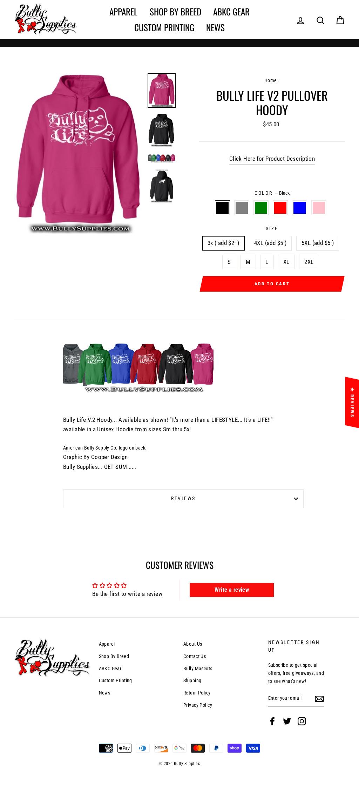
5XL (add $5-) (318, 242)
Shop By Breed (175, 11)
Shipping (192, 681)
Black (222, 207)
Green (261, 207)
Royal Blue (299, 207)
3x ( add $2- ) (223, 242)
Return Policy (197, 693)
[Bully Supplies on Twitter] (287, 721)
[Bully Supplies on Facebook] (272, 721)
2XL (308, 261)
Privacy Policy (197, 705)
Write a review (232, 589)
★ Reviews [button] (352, 402)
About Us (192, 644)
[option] (78, 153)
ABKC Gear (231, 11)
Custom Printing (164, 27)
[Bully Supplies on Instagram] (302, 721)
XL (286, 261)
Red (280, 207)
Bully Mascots (197, 669)
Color (272, 193)
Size (272, 228)
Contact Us (194, 656)
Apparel (123, 11)
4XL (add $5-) (270, 242)
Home (270, 81)
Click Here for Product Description (272, 158)
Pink (318, 207)
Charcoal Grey (241, 207)
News (215, 27)
